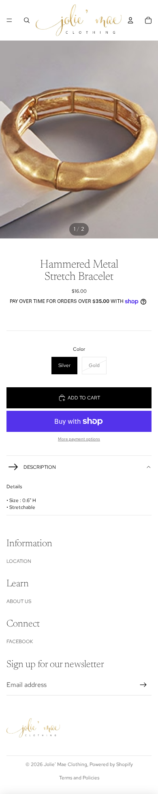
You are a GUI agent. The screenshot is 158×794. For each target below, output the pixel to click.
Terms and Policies (79, 778)
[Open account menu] (130, 20)
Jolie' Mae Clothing (65, 764)
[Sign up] (143, 685)
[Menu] (9, 20)
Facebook (19, 641)
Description (39, 467)
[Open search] (27, 20)
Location (18, 561)
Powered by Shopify (111, 764)
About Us (18, 601)
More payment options (79, 439)
